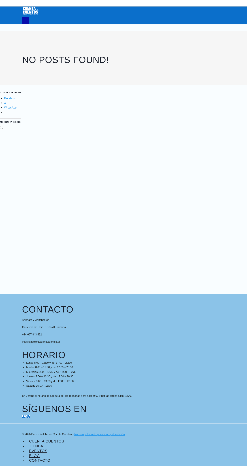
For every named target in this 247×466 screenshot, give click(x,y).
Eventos (38, 451)
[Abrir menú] (25, 20)
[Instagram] (26, 416)
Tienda (36, 446)
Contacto (39, 460)
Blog (34, 456)
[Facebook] (23, 416)
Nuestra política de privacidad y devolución (99, 434)
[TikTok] (28, 416)
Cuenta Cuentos (46, 441)
